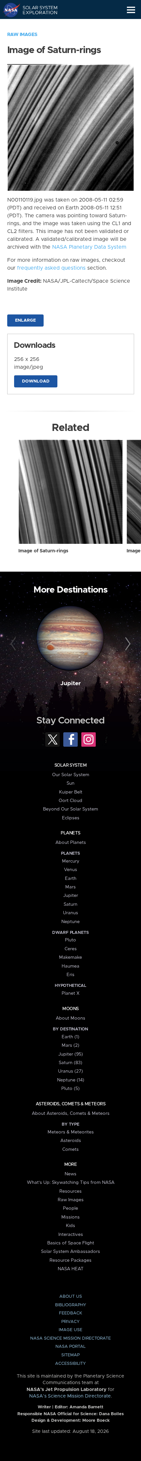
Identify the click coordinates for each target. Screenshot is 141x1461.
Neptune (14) (70, 1080)
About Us (70, 1296)
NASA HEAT (71, 1269)
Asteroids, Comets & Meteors (70, 1104)
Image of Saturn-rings (43, 551)
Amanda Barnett (86, 1407)
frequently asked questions (51, 268)
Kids (70, 1225)
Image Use (70, 1330)
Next (126, 644)
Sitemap (70, 1355)
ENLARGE (25, 320)
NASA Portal (70, 1347)
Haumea (70, 966)
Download (36, 381)
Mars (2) (70, 1045)
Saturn (70, 904)
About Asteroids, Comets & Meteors (71, 1113)
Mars (70, 887)
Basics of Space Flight (70, 1243)
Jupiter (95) (70, 1054)
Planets (70, 833)
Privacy (70, 1322)
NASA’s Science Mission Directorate (70, 1396)
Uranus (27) (70, 1071)
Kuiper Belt (70, 792)
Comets (70, 1149)
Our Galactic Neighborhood (36, 24)
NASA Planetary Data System (89, 247)
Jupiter (70, 683)
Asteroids (70, 1140)
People (70, 1208)
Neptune (70, 921)
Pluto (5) (70, 1088)
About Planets (70, 842)
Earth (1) (70, 1037)
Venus (70, 869)
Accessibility (70, 1364)
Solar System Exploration (36, 9)
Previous (14, 644)
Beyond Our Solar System (70, 809)
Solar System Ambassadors (70, 1251)
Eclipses (70, 818)
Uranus (70, 913)
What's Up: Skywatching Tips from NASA (70, 1182)
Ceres (71, 949)
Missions (70, 1217)
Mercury (70, 861)
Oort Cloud (70, 800)
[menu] (131, 10)
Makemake (70, 957)
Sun (70, 783)
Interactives (70, 1234)
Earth (70, 878)
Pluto (70, 940)
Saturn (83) (70, 1062)
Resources (70, 1191)
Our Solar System (70, 775)
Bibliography (70, 1305)
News (70, 1174)
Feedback (70, 1313)
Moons (70, 1009)
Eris (70, 974)
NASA (9, 9)
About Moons (70, 1018)
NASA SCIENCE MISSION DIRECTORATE (70, 1338)
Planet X (70, 993)
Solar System (70, 765)
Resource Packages (70, 1260)
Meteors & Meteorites (71, 1132)
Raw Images (22, 34)
